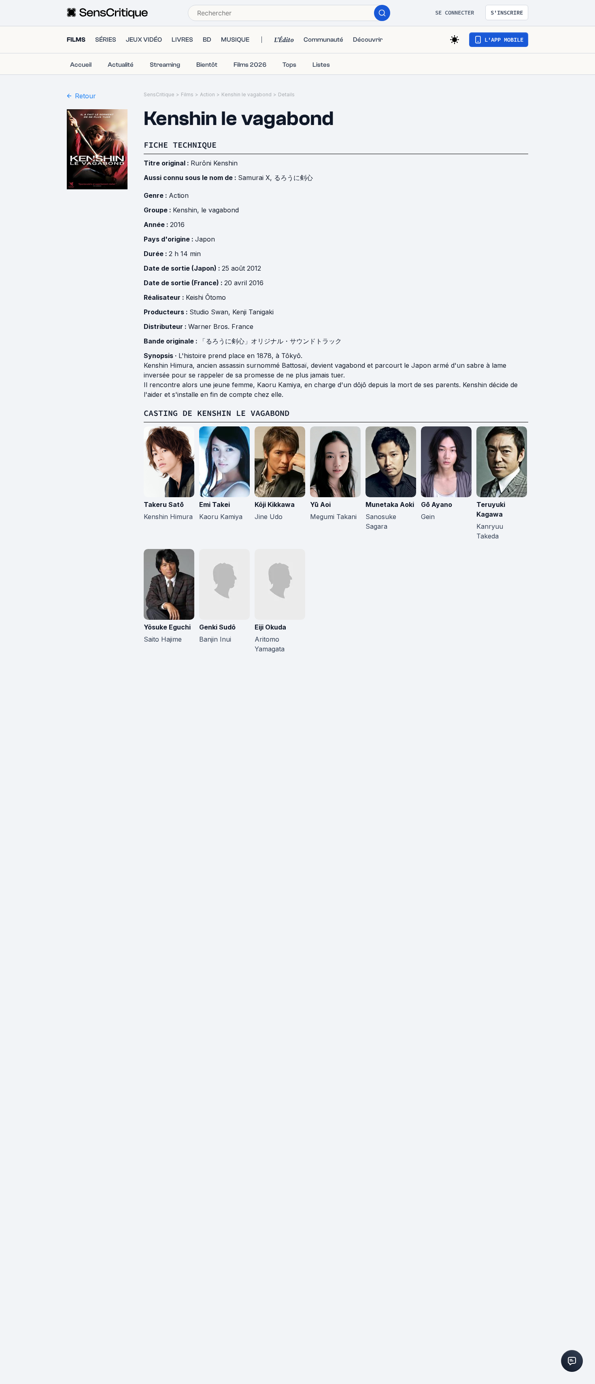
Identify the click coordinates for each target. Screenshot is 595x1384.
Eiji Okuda (270, 627)
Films (187, 94)
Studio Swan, (210, 312)
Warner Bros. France (220, 326)
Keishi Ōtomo (206, 297)
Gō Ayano (436, 504)
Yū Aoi (320, 504)
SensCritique (159, 94)
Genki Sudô (217, 627)
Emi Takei (214, 504)
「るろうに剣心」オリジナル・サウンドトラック (270, 341)
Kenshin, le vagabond (206, 210)
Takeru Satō (164, 504)
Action (207, 94)
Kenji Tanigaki (253, 312)
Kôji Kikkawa (275, 504)
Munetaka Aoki (390, 504)
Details (286, 94)
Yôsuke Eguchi (167, 627)
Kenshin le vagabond (246, 94)
